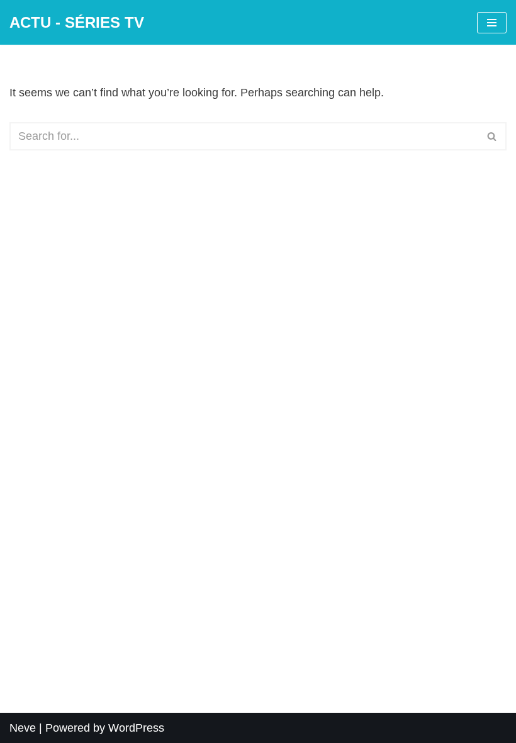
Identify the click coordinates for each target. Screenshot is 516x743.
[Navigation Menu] (492, 22)
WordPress (136, 728)
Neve (22, 728)
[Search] (492, 136)
